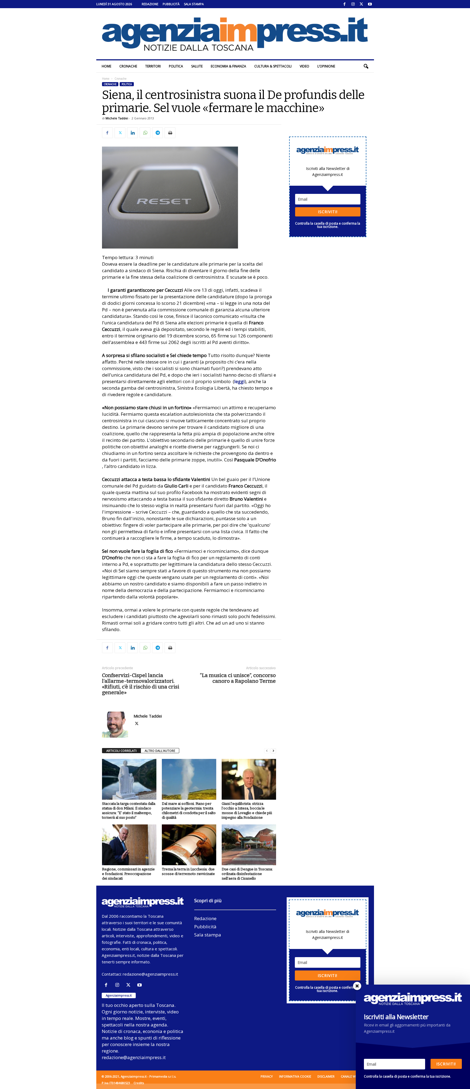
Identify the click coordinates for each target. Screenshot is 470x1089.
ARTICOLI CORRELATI (121, 751)
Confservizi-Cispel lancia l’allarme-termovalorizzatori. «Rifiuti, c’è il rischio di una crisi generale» (140, 683)
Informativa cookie (295, 1076)
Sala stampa (194, 4)
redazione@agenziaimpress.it (150, 974)
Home (106, 66)
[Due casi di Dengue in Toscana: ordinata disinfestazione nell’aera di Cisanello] (249, 844)
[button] (366, 66)
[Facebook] (344, 4)
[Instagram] (353, 4)
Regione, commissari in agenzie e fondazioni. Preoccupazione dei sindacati (128, 873)
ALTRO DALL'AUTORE (160, 751)
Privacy (267, 1076)
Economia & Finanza (228, 66)
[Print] (170, 132)
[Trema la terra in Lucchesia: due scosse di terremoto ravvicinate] (189, 844)
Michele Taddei (117, 118)
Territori (153, 66)
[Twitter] (361, 4)
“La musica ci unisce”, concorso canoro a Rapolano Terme (238, 678)
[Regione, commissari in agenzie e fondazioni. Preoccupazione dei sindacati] (129, 844)
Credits (139, 1083)
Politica (176, 66)
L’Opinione (326, 66)
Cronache (128, 66)
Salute (197, 66)
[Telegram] (157, 132)
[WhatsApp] (145, 132)
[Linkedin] (132, 132)
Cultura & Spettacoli (273, 66)
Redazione (150, 4)
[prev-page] (267, 751)
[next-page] (273, 751)
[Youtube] (370, 4)
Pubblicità (171, 4)
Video (304, 66)
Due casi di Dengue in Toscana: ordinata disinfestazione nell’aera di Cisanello (247, 873)
